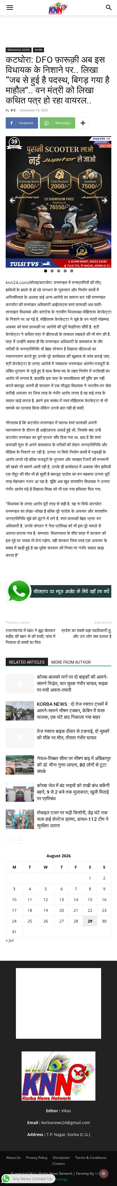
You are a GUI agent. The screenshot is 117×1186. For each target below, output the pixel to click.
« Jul (10, 940)
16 (104, 899)
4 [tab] (65, 270)
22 (90, 910)
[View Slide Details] (58, 591)
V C (13, 110)
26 (45, 921)
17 (14, 910)
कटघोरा (38, 50)
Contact (59, 1163)
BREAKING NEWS (18, 50)
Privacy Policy (36, 1157)
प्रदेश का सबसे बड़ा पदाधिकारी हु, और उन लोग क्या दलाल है (86, 633)
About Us (13, 1157)
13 (61, 899)
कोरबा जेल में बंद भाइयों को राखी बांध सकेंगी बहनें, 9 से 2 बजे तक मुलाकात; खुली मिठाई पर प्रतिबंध (73, 792)
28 (76, 921)
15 (90, 899)
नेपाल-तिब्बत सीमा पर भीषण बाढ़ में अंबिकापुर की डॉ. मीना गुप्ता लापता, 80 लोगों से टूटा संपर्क (74, 765)
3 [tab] (58, 270)
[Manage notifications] (103, 1173)
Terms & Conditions (90, 1157)
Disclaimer (61, 1157)
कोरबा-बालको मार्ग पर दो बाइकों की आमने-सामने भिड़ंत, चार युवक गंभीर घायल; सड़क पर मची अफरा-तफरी (72, 683)
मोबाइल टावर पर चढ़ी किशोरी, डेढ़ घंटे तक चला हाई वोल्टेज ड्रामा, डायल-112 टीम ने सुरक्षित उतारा (72, 819)
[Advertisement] (58, 25)
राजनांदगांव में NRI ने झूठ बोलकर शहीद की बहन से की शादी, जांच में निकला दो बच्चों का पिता (30, 636)
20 (61, 910)
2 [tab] (52, 270)
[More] (83, 123)
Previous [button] (13, 200)
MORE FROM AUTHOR (71, 662)
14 (76, 899)
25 (30, 921)
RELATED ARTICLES (27, 662)
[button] (10, 7)
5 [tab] (71, 270)
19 (45, 910)
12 (45, 899)
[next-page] (18, 840)
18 (30, 910)
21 (76, 910)
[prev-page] (9, 840)
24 (14, 921)
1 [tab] (45, 270)
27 (61, 921)
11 (30, 899)
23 (104, 910)
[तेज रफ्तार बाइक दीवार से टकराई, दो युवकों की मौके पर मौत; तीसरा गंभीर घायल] (20, 738)
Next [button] (104, 200)
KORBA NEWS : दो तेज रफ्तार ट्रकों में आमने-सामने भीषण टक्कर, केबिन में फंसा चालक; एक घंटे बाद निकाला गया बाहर (72, 710)
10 (14, 899)
